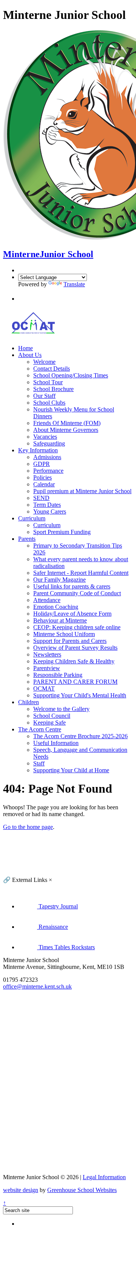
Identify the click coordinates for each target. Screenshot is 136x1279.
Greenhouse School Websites (82, 1190)
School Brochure (53, 389)
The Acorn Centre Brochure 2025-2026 (80, 736)
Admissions (47, 457)
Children (28, 702)
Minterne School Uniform (64, 634)
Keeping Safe (49, 722)
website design (20, 1190)
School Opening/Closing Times (70, 375)
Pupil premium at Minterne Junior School (82, 491)
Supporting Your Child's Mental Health (79, 695)
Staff (39, 763)
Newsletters (47, 654)
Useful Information (56, 743)
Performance (48, 470)
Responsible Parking (57, 675)
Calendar (44, 484)
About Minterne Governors (65, 430)
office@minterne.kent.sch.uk (37, 986)
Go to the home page (28, 827)
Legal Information (104, 1177)
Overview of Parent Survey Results (75, 647)
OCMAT (44, 688)
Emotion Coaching (55, 607)
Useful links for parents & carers (71, 586)
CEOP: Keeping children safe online (77, 627)
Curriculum (31, 518)
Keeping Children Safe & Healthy (73, 661)
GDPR (41, 464)
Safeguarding (49, 443)
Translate (74, 284)
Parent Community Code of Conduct (77, 593)
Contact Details (51, 368)
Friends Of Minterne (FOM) (66, 423)
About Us (30, 355)
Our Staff (44, 396)
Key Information (38, 450)
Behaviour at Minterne (60, 620)
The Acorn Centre (39, 729)
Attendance (46, 600)
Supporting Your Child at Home (71, 770)
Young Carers (49, 511)
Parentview (46, 668)
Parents (27, 539)
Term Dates (47, 504)
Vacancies (45, 436)
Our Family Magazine (59, 579)
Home (25, 348)
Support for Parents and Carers (70, 641)
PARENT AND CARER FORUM (75, 681)
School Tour (48, 382)
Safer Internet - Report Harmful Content (80, 573)
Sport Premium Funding (62, 532)
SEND (41, 498)
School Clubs (49, 402)
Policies (42, 477)
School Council (51, 715)
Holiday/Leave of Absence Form (72, 613)
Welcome (44, 362)
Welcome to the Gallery (61, 709)
